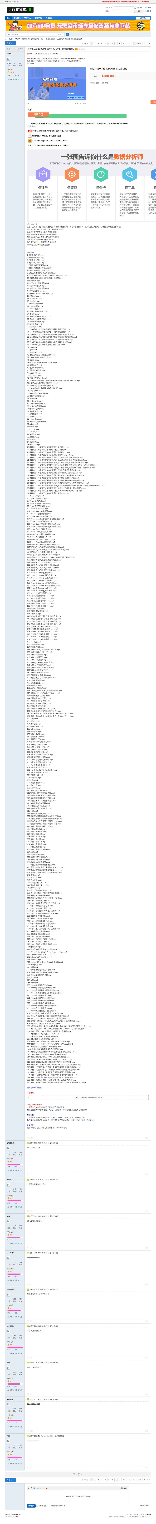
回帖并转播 (42, 1506)
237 (14, 1152)
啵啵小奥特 (10, 1143)
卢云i (8, 1436)
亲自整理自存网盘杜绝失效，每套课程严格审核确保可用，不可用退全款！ (126, 2)
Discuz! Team (16, 1516)
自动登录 (139, 8)
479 (20, 1409)
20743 (17, 75)
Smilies (46, 1488)
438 (20, 1372)
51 (15, 63)
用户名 (108, 8)
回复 (100, 1097)
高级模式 (124, 1488)
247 (14, 1189)
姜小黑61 (10, 1399)
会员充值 (49, 18)
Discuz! (15, 1514)
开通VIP (58, 1110)
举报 (146, 1138)
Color (31, 1488)
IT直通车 (6, 39)
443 (20, 1152)
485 (20, 1335)
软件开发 (27, 18)
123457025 (11, 1326)
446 (20, 1262)
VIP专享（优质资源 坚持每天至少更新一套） (29, 39)
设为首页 (8, 2)
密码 (107, 11)
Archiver (129, 1514)
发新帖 (10, 43)
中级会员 (10, 1159)
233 (14, 1262)
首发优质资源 (50, 39)
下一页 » (78, 1474)
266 (14, 1335)
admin (9, 54)
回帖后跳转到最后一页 (58, 1506)
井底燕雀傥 (10, 1289)
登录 (82, 1496)
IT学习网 (148, 1514)
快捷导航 (143, 18)
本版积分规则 (144, 1505)
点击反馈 (90, 1120)
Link (37, 1488)
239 (14, 1299)
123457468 (11, 1253)
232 (14, 1372)
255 (14, 1445)
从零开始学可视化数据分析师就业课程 (69, 39)
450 (20, 1299)
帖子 (59, 35)
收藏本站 (15, 2)
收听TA (12, 79)
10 (123, 43)
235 (14, 1226)
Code (43, 1488)
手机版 (136, 1514)
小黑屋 (142, 1514)
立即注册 (148, 11)
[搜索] (67, 34)
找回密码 (148, 8)
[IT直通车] (20, 9)
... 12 (128, 43)
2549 (9, 63)
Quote (40, 1488)
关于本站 (38, 18)
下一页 (146, 43)
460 (20, 1189)
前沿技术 (17, 18)
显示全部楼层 (54, 54)
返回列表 (85, 43)
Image (34, 1488)
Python (38, 242)
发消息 (20, 79)
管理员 (9, 69)
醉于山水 (10, 1179)
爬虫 (54, 232)
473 (20, 1445)
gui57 (9, 1216)
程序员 (46, 1107)
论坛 (8, 18)
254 (14, 1409)
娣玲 (8, 1363)
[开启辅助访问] (101, 2)
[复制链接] (82, 49)
